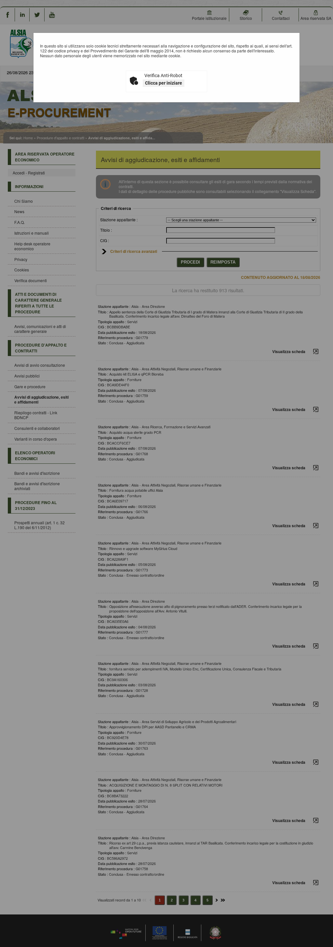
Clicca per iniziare (163, 83)
